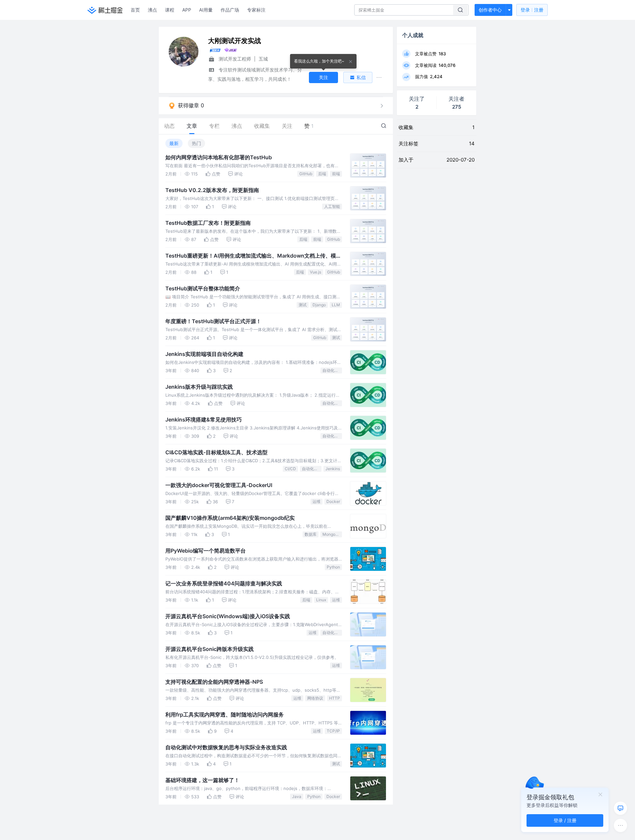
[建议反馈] (620, 808)
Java (296, 796)
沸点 (152, 10)
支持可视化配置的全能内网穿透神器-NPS (214, 681)
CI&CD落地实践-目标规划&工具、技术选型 (216, 452)
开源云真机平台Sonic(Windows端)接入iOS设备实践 (227, 616)
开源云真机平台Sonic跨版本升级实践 (209, 649)
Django (319, 304)
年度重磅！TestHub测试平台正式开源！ (213, 321)
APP (186, 10)
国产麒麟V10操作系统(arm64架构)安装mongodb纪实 (230, 518)
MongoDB (331, 534)
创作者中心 (490, 10)
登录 (532, 10)
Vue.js (315, 272)
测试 (303, 304)
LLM (336, 304)
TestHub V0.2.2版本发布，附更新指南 (212, 190)
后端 (322, 173)
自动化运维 (332, 370)
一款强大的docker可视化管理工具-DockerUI (218, 485)
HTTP (334, 698)
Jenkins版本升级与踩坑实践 (199, 386)
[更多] (620, 825)
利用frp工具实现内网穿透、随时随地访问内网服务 (224, 714)
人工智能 (332, 206)
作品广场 (230, 10)
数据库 (311, 534)
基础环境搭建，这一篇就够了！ (202, 780)
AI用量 (206, 10)
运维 (316, 501)
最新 (174, 143)
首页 (135, 10)
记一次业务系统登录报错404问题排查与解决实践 (223, 583)
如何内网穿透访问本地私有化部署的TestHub (218, 157)
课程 (169, 10)
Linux (321, 599)
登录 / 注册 (565, 820)
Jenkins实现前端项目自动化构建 (204, 354)
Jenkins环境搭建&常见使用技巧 (203, 419)
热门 (196, 143)
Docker (333, 501)
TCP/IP (333, 730)
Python (333, 567)
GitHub (305, 173)
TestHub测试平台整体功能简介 (202, 288)
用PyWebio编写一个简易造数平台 (205, 550)
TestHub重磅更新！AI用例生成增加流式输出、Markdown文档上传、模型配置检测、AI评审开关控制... (253, 256)
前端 (336, 173)
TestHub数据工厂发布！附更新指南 (208, 223)
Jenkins (332, 468)
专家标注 (256, 10)
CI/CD (290, 468)
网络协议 (315, 698)
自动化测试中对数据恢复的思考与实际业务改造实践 (226, 747)
